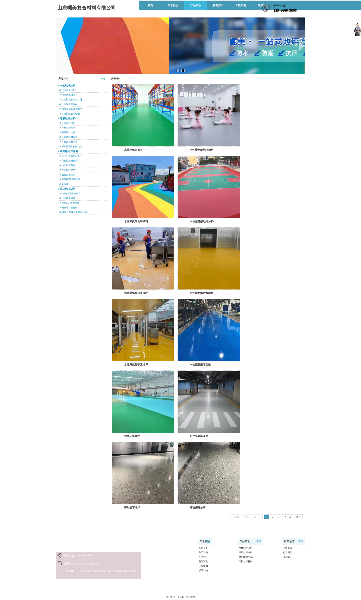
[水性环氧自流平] (143, 115)
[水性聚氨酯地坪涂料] (208, 115)
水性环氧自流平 (69, 95)
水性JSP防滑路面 (70, 203)
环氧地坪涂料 (68, 118)
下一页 (287, 516)
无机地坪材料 (68, 188)
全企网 (181, 597)
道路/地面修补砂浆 (71, 193)
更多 (103, 79)
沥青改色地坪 (68, 174)
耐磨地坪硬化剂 (69, 207)
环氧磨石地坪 (68, 123)
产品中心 (63, 78)
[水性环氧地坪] (143, 401)
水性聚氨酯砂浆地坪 (72, 109)
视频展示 (287, 557)
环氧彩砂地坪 (68, 127)
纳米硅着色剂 (68, 165)
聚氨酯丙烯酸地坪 (71, 179)
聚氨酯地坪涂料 (69, 151)
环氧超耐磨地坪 (69, 142)
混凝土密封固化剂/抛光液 (74, 212)
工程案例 (203, 566)
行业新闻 (287, 552)
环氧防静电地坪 (69, 137)
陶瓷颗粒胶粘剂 (69, 170)
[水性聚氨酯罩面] (208, 401)
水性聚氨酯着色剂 (71, 113)
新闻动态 (289, 541)
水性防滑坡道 (68, 198)
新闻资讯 (203, 561)
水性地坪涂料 (68, 85)
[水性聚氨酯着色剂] (208, 330)
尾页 (298, 516)
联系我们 (203, 570)
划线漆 (65, 184)
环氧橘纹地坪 (68, 132)
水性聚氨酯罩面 (69, 104)
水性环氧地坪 (68, 90)
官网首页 (203, 548)
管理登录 (190, 597)
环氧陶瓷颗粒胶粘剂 (72, 146)
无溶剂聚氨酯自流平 (72, 156)
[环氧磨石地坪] (143, 473)
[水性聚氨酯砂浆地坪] (143, 258)
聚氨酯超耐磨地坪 (71, 160)
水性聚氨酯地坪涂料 (72, 99)
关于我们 (205, 541)
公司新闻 (287, 548)
